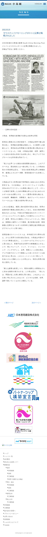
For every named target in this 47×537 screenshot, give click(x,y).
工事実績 (11, 476)
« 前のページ (8, 303)
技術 (9, 473)
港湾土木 (9, 493)
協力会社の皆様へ (10, 511)
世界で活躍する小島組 (15, 479)
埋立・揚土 (10, 482)
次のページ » (36, 303)
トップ (6, 453)
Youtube (6, 525)
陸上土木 (9, 499)
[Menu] (44, 4)
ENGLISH (39, 4)
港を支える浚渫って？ (11, 462)
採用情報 (7, 519)
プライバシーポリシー (11, 513)
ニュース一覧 (8, 456)
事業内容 (7, 465)
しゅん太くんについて (11, 522)
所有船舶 (11, 470)
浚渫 (8, 468)
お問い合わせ (8, 516)
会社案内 (7, 459)
